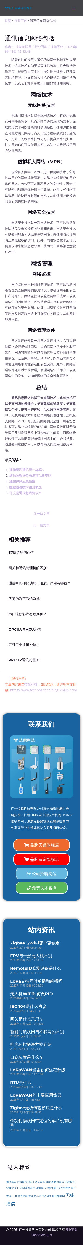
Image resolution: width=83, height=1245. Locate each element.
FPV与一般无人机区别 (31, 955)
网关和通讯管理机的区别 (28, 568)
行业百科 (41, 47)
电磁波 (49, 1182)
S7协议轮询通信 (21, 552)
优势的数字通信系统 (24, 599)
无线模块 (70, 1182)
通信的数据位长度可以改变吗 (30, 475)
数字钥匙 (23, 1195)
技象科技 (30, 684)
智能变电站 (34, 1195)
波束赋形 (40, 1182)
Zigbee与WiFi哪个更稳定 (35, 943)
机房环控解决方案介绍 (31, 1044)
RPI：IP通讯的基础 (24, 660)
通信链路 (11, 1182)
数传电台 (59, 1182)
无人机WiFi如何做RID (31, 993)
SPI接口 (29, 1182)
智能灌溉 (11, 1188)
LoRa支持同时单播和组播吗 (36, 981)
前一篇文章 (41, 513)
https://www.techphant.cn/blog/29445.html (43, 690)
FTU (19, 1188)
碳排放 (39, 1188)
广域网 (21, 1182)
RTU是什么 (20, 1082)
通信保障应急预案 (22, 481)
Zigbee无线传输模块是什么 (36, 1107)
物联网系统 (28, 1188)
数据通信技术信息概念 (25, 487)
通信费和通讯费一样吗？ (27, 470)
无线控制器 (50, 1188)
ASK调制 (46, 1195)
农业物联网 (58, 1195)
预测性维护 (63, 1188)
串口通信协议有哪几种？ (28, 614)
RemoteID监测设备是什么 (35, 968)
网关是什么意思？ (26, 1019)
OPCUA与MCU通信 (25, 629)
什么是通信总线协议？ (25, 493)
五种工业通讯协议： (24, 645)
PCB (14, 1195)
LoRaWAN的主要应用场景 (35, 1095)
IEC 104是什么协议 (28, 1006)
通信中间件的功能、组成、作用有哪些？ (40, 583)
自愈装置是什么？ (26, 1057)
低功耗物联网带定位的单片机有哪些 (41, 1123)
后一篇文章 (41, 525)
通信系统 (56, 47)
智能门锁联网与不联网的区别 (37, 1031)
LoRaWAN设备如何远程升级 (37, 1069)
